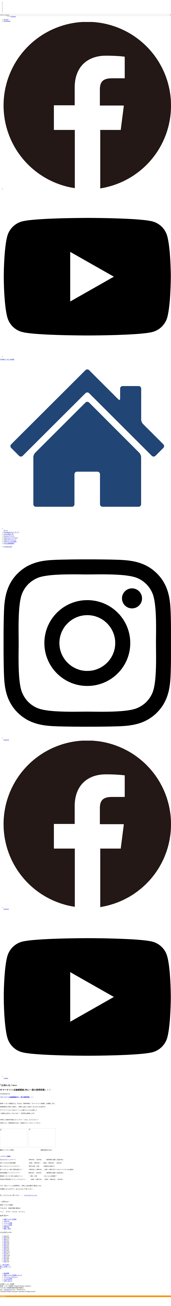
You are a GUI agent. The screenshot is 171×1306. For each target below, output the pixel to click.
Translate (13, 16)
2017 (5, 1250)
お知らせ (6, 1221)
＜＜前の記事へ (5, 1265)
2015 (5, 1253)
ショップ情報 (8, 1225)
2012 (5, 1258)
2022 (5, 1242)
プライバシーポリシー (11, 1277)
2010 (5, 1261)
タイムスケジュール (30, 1195)
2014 (5, 1255)
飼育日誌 (6, 1227)
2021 (5, 1244)
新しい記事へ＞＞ (5, 1266)
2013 (5, 1257)
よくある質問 (8, 1279)
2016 (5, 1252)
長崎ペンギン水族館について (13, 1275)
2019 (5, 1247)
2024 (5, 1239)
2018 (5, 1249)
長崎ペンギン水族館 (10, 1219)
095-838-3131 (8, 1289)
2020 (5, 1245)
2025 (5, 1237)
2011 (5, 1260)
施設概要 (6, 1273)
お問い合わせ (8, 1281)
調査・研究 (7, 1228)
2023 (5, 1241)
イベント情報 (8, 1223)
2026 (5, 1236)
